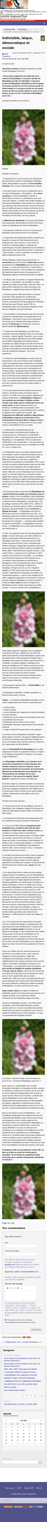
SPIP (19, 1488)
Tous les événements (10, 1416)
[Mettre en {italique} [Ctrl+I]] (11, 1288)
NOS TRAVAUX (22, 29)
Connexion (6, 1500)
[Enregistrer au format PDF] (4, 1223)
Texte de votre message (14, 1284)
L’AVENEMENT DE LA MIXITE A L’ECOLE (20, 1375)
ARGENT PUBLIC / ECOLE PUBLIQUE (19, 1378)
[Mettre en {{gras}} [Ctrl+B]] (7, 1288)
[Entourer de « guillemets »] (21, 1288)
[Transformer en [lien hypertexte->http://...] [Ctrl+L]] (14, 1288)
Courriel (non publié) (12, 1251)
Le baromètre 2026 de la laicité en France (20, 1372)
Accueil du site (9, 29)
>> (40, 1462)
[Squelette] (28, 1507)
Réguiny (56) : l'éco (13, 1342)
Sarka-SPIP (28, 1488)
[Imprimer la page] (11, 1223)
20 (31, 1395)
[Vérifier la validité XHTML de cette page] (8, 1507)
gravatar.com (10, 1264)
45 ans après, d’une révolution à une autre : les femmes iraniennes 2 (22, 1359)
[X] (13, 1223)
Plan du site (9, 1488)
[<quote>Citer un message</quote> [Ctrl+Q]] (18, 1288)
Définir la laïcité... (10, 1387)
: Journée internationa (29, 1342)
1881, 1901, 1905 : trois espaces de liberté (20, 1369)
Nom (6, 1242)
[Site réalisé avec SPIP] (38, 1507)
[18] (42, 1395)
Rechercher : (6, 1459)
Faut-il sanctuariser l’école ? (15, 1390)
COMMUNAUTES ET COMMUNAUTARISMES (22, 1381)
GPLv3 (39, 1488)
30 (34, 1395)
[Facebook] (9, 1223)
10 (27, 1395)
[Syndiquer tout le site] (18, 1507)
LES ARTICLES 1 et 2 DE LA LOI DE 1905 (20, 1384)
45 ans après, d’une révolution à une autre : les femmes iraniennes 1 (22, 1365)
